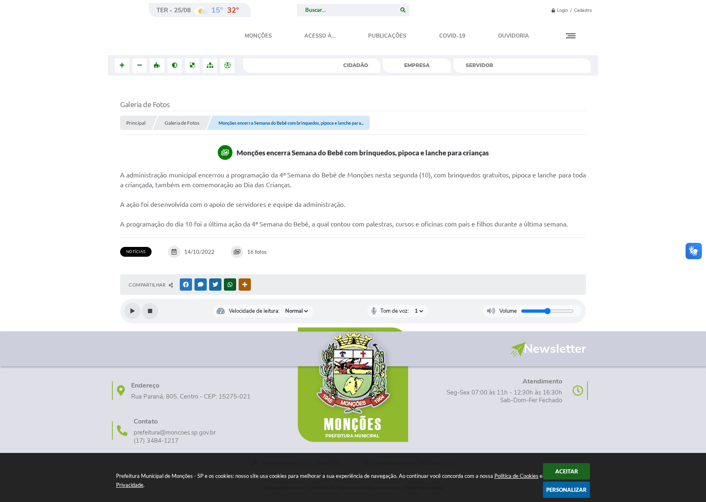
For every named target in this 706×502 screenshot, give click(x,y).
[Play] (132, 311)
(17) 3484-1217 (156, 441)
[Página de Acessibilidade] (227, 66)
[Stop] (150, 311)
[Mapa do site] (210, 66)
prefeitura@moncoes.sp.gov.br (175, 433)
